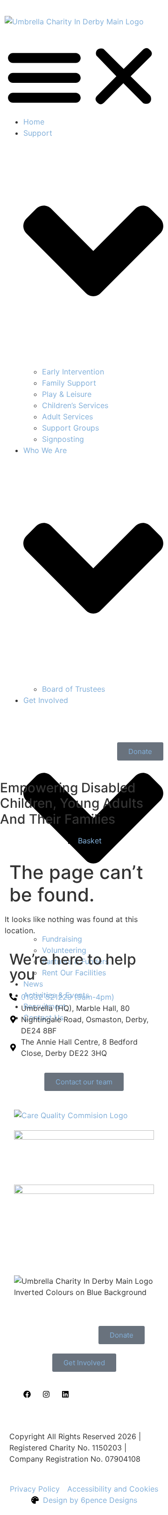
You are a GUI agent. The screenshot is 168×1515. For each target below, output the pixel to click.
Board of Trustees (73, 689)
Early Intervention (73, 371)
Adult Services (67, 416)
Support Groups (70, 427)
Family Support (69, 383)
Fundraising (62, 939)
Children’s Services (75, 405)
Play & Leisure (66, 394)
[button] (84, 76)
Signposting (63, 439)
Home (33, 121)
